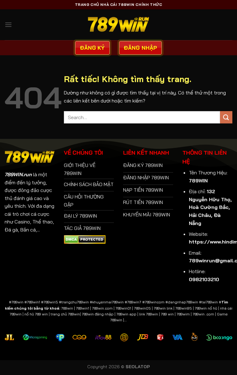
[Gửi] (226, 117)
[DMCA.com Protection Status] (85, 239)
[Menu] (8, 24)
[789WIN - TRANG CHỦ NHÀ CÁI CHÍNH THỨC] (118, 24)
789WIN (198, 180)
